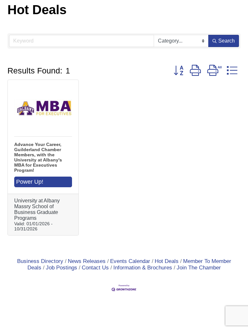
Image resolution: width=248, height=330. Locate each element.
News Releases (87, 261)
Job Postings (61, 268)
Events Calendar (130, 261)
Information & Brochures (142, 268)
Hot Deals (167, 261)
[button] (178, 70)
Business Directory (40, 261)
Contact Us (95, 268)
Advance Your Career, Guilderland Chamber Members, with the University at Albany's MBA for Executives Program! (38, 157)
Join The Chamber (199, 268)
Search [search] (226, 41)
